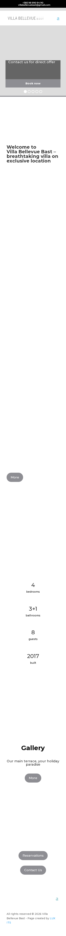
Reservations (33, 855)
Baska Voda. (16, 256)
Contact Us (33, 870)
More (15, 477)
